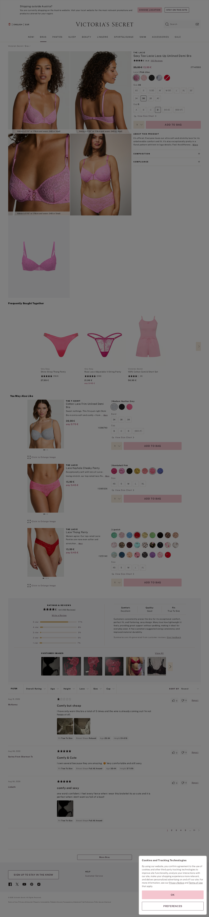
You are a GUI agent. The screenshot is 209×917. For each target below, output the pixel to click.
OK (173, 894)
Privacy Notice (176, 882)
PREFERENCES (172, 906)
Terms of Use (196, 882)
